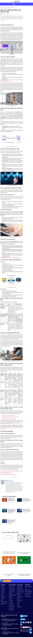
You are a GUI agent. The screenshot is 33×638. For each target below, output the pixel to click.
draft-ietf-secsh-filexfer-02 (15, 423)
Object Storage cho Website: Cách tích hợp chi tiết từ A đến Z (27, 510)
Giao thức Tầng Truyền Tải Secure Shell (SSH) (10, 416)
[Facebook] (21, 622)
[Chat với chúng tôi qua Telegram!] (30, 633)
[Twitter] (24, 622)
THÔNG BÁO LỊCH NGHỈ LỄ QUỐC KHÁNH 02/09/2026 (11, 499)
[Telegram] (28, 622)
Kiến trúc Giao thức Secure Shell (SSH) (9, 415)
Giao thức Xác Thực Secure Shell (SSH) (9, 418)
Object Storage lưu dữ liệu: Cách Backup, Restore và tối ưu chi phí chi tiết (12, 521)
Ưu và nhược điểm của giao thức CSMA (7, 474)
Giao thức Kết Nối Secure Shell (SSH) (8, 419)
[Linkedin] (21, 624)
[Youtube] (26, 622)
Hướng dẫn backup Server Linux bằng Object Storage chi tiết (27, 499)
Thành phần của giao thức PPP (6, 472)
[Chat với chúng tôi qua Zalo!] (30, 630)
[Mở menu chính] (14, 4)
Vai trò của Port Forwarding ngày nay (13, 257)
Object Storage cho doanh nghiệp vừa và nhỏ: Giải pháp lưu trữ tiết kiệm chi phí (12, 511)
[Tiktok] (31, 622)
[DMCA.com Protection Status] (26, 619)
